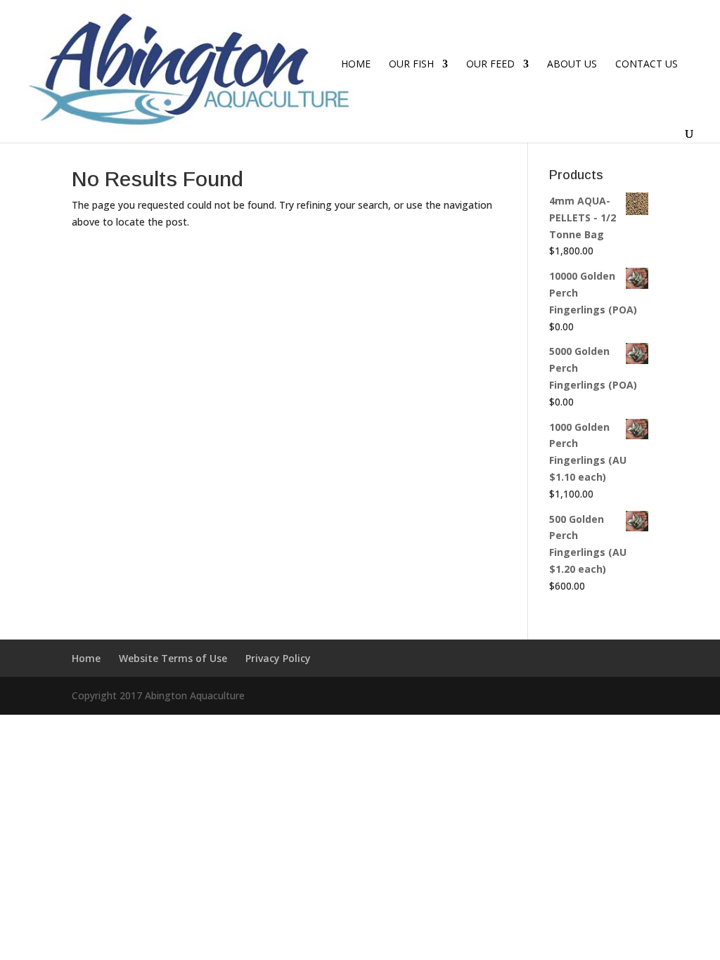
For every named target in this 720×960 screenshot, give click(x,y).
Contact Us (646, 64)
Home (356, 64)
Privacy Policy (278, 658)
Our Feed (490, 64)
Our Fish (411, 64)
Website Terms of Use (173, 658)
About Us (572, 64)
